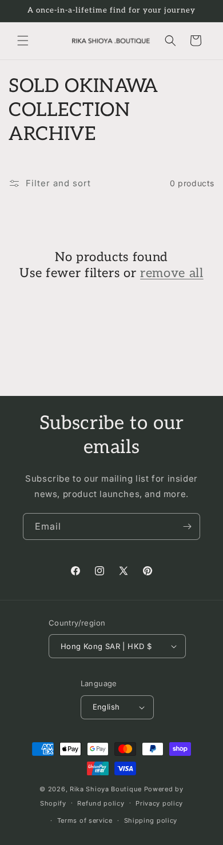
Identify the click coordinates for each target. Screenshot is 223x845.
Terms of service (85, 820)
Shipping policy (151, 820)
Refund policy (100, 803)
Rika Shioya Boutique (106, 789)
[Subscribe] (187, 526)
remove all (172, 273)
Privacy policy (159, 803)
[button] (22, 40)
